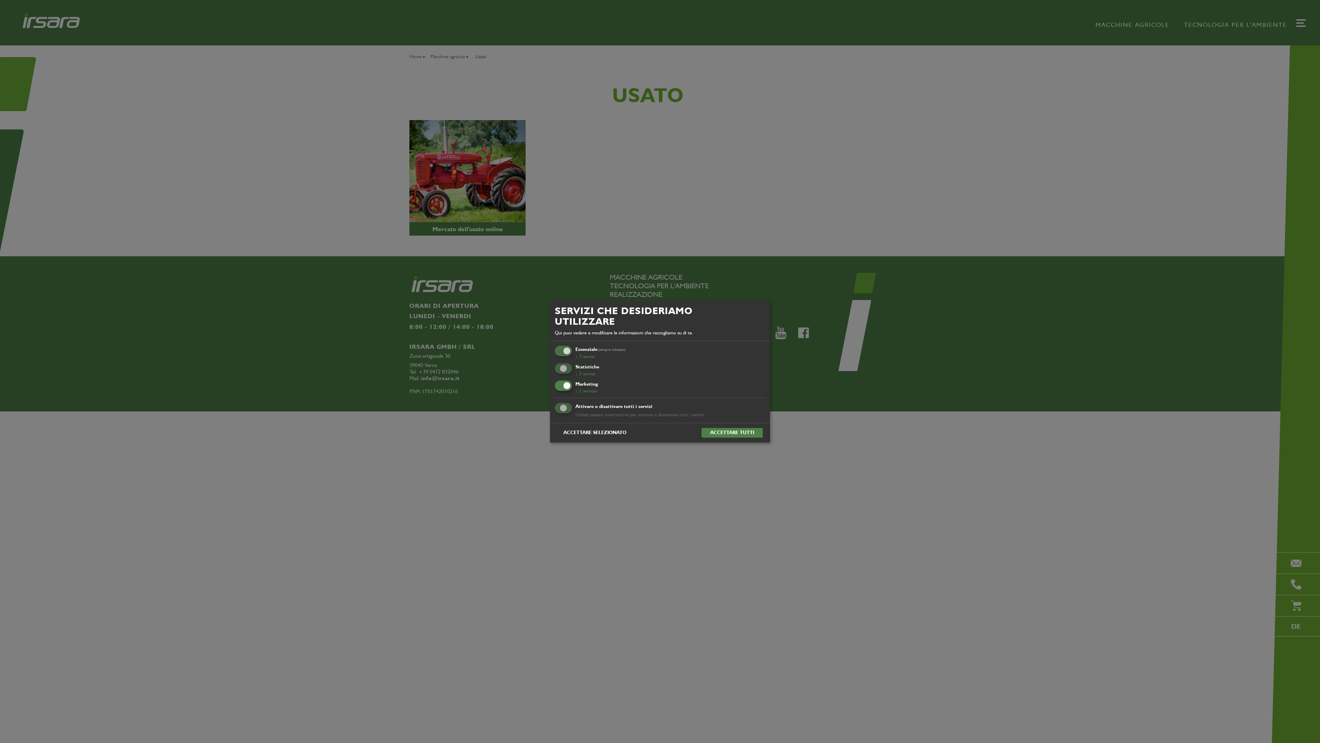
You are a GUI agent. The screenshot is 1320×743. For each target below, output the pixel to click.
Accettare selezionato (594, 432)
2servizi (585, 373)
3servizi (585, 356)
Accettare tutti (732, 432)
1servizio (586, 391)
